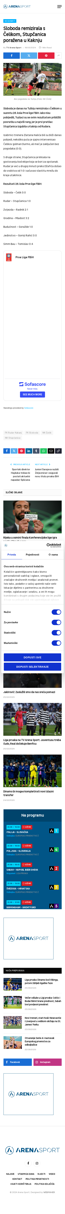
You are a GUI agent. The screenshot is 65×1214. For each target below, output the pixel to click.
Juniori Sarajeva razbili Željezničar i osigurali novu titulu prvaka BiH (47, 473)
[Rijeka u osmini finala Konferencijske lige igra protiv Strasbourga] (32, 517)
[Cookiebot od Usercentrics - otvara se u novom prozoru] (46, 545)
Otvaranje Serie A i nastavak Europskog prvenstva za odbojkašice (39, 1041)
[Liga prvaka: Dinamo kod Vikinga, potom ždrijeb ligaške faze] (13, 984)
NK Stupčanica (12, 438)
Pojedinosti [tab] (32, 554)
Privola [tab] (12, 554)
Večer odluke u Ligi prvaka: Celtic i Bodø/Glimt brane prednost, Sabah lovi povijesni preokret (43, 1001)
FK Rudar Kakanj (13, 432)
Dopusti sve (32, 657)
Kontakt (17, 1179)
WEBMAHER (49, 1192)
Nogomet (10, 21)
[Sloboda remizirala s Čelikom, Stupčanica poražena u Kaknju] (32, 79)
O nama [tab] (53, 554)
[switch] (56, 622)
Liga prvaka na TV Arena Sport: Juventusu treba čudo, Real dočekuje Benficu (32, 741)
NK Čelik (47, 432)
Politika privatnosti (37, 1179)
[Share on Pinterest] (46, 55)
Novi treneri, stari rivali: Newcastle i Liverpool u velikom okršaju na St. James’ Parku (43, 1021)
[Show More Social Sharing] (58, 55)
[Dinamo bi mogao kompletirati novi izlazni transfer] (32, 771)
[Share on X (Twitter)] (29, 55)
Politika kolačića (44, 1184)
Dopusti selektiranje (32, 666)
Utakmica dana (26, 1174)
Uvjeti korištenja (20, 1184)
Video (52, 1174)
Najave (10, 1174)
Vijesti (42, 1174)
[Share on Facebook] (11, 55)
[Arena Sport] (17, 6)
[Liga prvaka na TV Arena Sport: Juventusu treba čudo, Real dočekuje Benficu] (32, 719)
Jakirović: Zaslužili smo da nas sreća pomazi (29, 692)
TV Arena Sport (13, 47)
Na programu (32, 815)
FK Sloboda (32, 432)
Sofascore (28, 408)
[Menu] (59, 6)
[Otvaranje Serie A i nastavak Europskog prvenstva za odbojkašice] (13, 1042)
